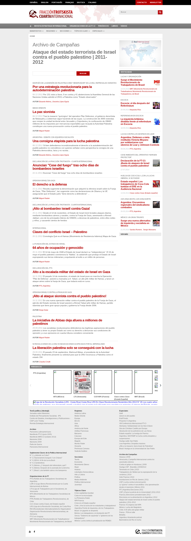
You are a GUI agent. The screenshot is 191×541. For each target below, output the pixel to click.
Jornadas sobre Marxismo (39, 413)
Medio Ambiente (81, 480)
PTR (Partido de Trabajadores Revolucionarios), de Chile (49, 500)
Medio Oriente (80, 416)
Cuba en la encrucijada (83, 496)
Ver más (124, 234)
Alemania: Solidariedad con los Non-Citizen (136, 426)
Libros (115, 26)
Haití (121, 413)
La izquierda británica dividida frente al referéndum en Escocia (136, 121)
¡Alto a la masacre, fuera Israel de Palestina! (136, 446)
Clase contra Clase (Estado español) (144, 193)
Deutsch (81, 2)
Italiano (92, 2)
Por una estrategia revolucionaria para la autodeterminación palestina (62, 88)
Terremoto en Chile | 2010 (129, 470)
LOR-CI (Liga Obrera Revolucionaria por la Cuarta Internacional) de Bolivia (49, 485)
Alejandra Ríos (135, 110)
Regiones (50, 31)
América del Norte (81, 428)
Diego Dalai (43, 310)
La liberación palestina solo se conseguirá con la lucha (73, 348)
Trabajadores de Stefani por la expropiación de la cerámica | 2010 (138, 473)
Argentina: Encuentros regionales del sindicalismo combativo (135, 205)
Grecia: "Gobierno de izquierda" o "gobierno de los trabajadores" (94, 517)
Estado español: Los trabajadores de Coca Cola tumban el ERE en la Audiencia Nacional (135, 185)
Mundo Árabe (80, 444)
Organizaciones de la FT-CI (82, 26)
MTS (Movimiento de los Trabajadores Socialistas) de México (50, 495)
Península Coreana (82, 449)
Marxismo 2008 (36, 439)
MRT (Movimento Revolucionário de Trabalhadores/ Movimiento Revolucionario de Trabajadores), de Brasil (139, 91)
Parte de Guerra (36, 444)
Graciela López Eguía (60, 102)
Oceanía (78, 446)
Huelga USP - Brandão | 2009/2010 (132, 467)
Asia (76, 423)
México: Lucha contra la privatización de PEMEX (93, 521)
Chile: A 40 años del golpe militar (131, 510)
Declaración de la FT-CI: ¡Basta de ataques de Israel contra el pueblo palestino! (135, 163)
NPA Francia (79, 501)
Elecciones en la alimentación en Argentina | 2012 (138, 497)
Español (34, 2)
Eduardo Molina (45, 102)
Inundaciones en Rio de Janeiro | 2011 (134, 480)
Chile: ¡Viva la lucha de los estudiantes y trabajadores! (95, 506)
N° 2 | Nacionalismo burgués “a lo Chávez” (46, 458)
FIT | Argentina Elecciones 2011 (131, 490)
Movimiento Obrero (82, 465)
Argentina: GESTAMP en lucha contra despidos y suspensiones (137, 437)
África (77, 426)
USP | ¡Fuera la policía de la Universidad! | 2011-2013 (139, 492)
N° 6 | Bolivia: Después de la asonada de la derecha (49, 468)
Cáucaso (78, 436)
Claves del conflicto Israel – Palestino (60, 232)
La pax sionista (44, 112)
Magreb (77, 441)
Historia (77, 470)
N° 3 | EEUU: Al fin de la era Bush (42, 460)
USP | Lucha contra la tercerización (132, 482)
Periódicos (103, 26)
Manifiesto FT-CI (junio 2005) (41, 434)
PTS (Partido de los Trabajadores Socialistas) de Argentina (48, 480)
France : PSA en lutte (127, 512)
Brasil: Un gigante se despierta (86, 511)
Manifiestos (35, 31)
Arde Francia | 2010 (126, 477)
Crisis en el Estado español (85, 503)
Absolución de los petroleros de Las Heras (135, 431)
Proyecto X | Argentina (127, 421)
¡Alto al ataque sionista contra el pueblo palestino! (69, 296)
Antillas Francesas (82, 431)
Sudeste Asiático (81, 451)
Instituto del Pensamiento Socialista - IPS (45, 416)
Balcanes (78, 433)
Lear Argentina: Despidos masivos (132, 444)
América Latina (80, 413)
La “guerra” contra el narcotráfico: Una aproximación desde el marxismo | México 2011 (139, 486)
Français (69, 2)
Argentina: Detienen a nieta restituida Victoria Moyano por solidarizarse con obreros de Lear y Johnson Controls (140, 141)
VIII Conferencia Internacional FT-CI (132, 423)
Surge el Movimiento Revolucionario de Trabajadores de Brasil (133, 82)
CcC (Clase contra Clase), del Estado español (47, 504)
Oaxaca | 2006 (124, 457)
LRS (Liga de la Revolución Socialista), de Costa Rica (50, 506)
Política (77, 477)
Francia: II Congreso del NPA (130, 505)
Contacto (142, 2)
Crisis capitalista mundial (84, 493)
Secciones (64, 31)
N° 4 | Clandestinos (37, 463)
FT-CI (95, 14)
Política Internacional (82, 482)
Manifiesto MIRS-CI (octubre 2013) (43, 437)
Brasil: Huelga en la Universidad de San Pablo (137, 449)
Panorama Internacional (39, 447)
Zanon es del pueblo (127, 416)
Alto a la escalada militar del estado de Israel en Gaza (71, 272)
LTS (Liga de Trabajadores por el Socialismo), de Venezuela (48, 490)
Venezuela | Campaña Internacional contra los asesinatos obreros (136, 461)
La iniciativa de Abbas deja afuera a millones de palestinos (67, 321)
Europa (77, 418)
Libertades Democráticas (84, 472)
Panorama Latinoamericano (40, 432)
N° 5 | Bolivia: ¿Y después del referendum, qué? (48, 465)
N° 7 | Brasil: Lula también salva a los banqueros (48, 470)
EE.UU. (77, 421)
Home (32, 36)
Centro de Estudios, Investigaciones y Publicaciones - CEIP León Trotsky (50, 419)
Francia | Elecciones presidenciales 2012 (135, 495)
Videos (124, 26)
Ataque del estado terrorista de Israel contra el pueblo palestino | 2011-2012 (139, 501)
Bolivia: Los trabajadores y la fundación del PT (92, 513)
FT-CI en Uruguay (36, 517)
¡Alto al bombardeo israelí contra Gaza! (61, 208)
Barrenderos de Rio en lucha (130, 520)
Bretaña (122, 515)
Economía (78, 462)
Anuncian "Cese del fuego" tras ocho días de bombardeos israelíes (66, 166)
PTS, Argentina (44, 286)
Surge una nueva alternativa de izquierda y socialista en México (135, 223)
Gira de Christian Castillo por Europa (133, 428)
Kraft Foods (123, 418)
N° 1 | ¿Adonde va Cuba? (39, 455)
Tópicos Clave (81, 31)
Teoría (77, 459)
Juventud (78, 485)
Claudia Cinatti (44, 362)
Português (57, 2)
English (44, 2)
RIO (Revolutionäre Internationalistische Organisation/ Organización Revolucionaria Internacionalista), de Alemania (50, 511)
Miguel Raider (44, 131)
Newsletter (155, 2)
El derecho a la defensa (50, 184)
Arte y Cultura (80, 475)
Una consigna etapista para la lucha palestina (66, 141)
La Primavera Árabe (82, 498)
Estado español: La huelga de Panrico (133, 433)
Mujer (77, 467)
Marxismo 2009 (36, 442)
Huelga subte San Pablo (128, 441)
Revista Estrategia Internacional (50, 26)
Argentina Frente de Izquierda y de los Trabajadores (94, 508)
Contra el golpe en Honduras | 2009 (133, 465)
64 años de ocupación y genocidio (58, 248)
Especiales (97, 31)
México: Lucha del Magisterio (130, 507)
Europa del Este (81, 439)
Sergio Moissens (149, 230)
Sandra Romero (136, 230)
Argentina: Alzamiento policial (130, 517)
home (31, 26)
